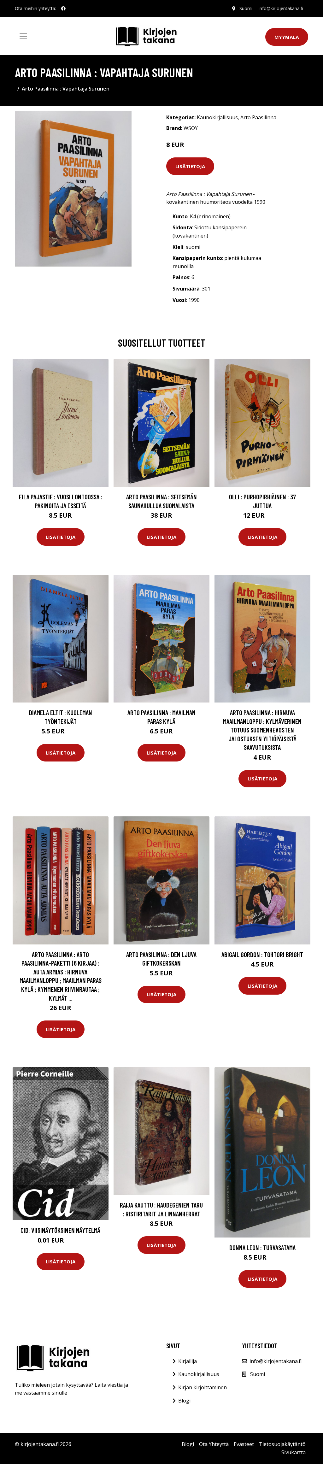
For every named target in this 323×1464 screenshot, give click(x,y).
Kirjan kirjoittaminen (202, 1387)
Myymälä (286, 37)
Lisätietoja (190, 166)
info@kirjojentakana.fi (281, 8)
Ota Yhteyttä (214, 1444)
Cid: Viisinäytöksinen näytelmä (60, 1230)
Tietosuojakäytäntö (282, 1444)
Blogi (184, 1400)
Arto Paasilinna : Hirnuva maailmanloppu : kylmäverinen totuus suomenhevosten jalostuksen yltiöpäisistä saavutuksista (262, 729)
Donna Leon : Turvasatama (262, 1247)
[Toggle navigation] (23, 36)
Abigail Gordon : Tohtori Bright (262, 954)
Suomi (245, 8)
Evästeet (244, 1444)
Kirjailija (187, 1361)
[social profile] (63, 9)
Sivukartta (293, 1452)
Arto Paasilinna (258, 117)
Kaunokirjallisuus (217, 117)
